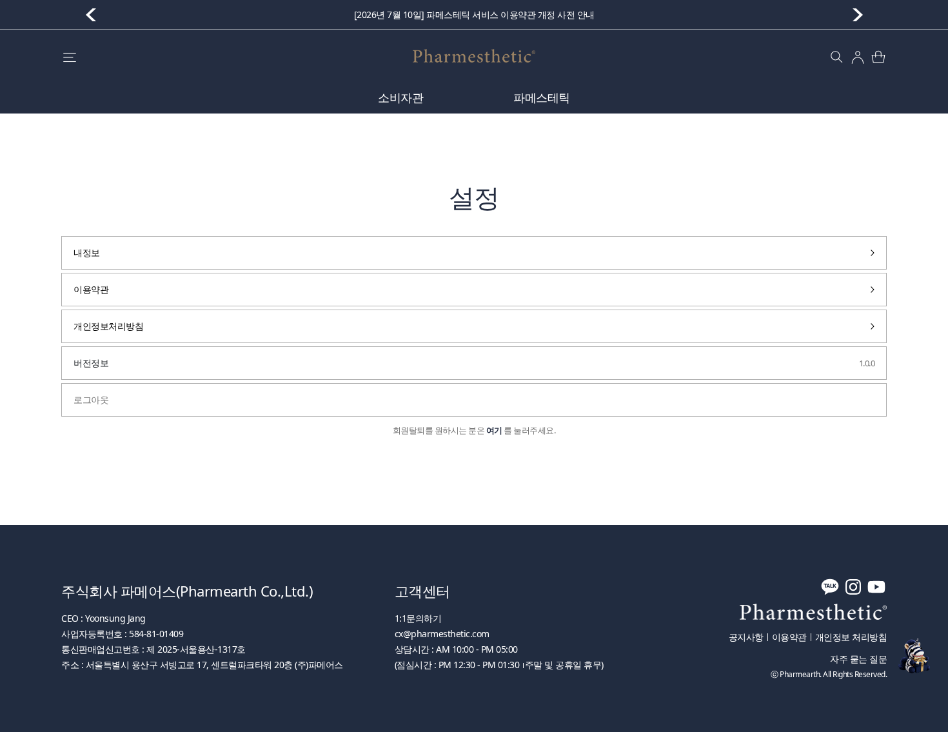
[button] (858, 14)
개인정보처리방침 (108, 326)
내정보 (87, 252)
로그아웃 (91, 399)
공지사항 (746, 637)
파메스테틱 (541, 97)
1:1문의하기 (418, 618)
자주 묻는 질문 (858, 659)
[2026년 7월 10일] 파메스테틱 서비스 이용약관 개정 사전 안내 (474, 14)
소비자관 (400, 97)
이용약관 (91, 289)
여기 (494, 430)
